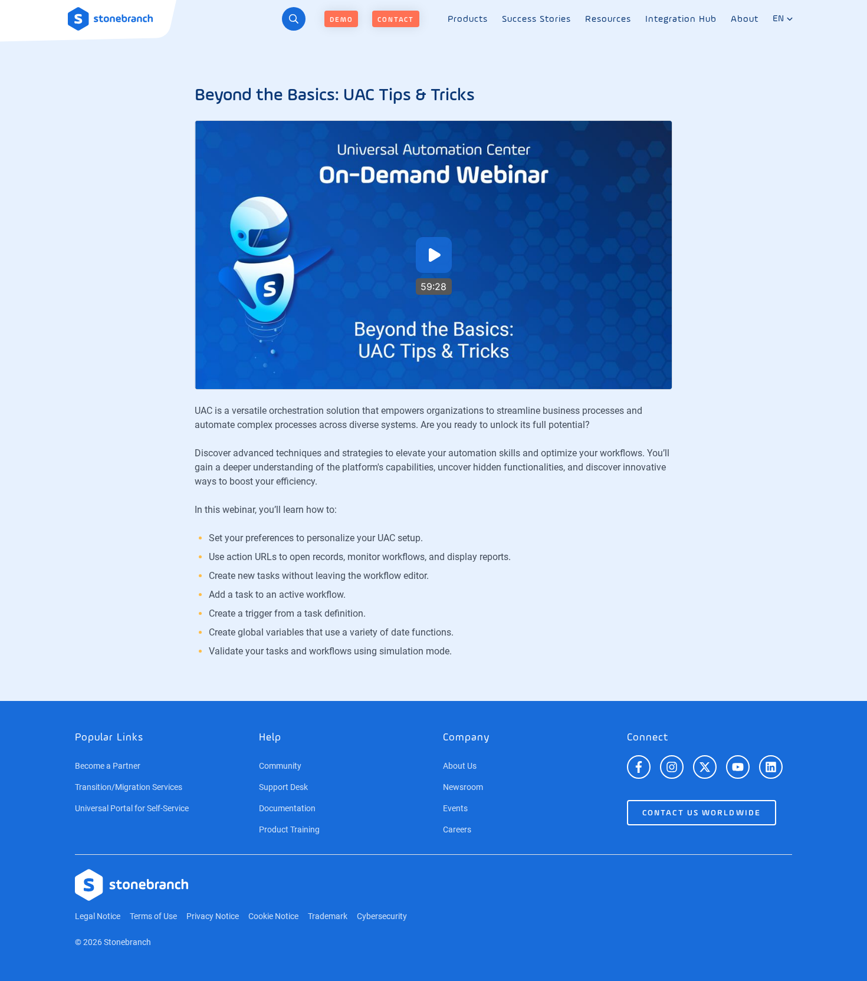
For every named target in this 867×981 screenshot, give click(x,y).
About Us (460, 766)
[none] (468, 19)
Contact (395, 20)
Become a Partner (107, 766)
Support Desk (283, 787)
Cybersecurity (382, 916)
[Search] (294, 19)
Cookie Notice (273, 916)
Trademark (327, 916)
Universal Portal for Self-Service (132, 808)
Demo (341, 20)
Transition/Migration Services (128, 787)
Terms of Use (153, 916)
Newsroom (463, 787)
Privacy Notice (212, 916)
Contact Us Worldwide (701, 813)
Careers (457, 829)
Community (280, 766)
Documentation (287, 808)
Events (455, 808)
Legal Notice (97, 916)
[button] (433, 255)
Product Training (289, 829)
